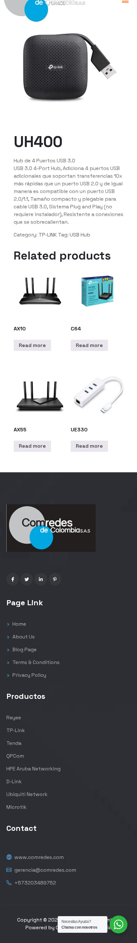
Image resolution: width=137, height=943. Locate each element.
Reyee (13, 717)
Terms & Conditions (35, 662)
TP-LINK (48, 234)
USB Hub (80, 234)
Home (18, 624)
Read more (32, 345)
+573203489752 (34, 882)
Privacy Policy (28, 675)
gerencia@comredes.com (44, 870)
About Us (23, 636)
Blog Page (24, 649)
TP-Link (15, 730)
